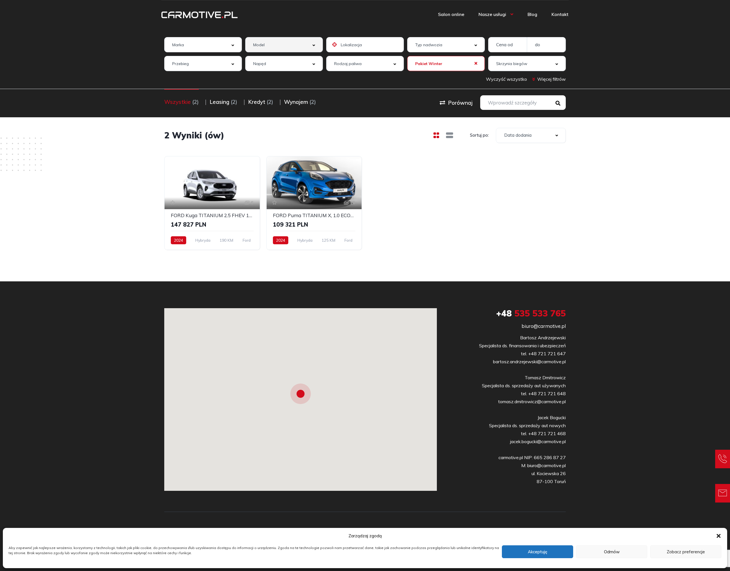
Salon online (451, 14)
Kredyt (260, 101)
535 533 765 (531, 313)
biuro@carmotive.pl (544, 326)
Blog (532, 14)
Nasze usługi (492, 14)
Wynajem (300, 101)
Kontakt (559, 14)
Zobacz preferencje (686, 551)
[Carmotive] (199, 14)
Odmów (612, 551)
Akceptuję (537, 551)
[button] (718, 536)
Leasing (223, 101)
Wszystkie (181, 101)
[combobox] (203, 44)
